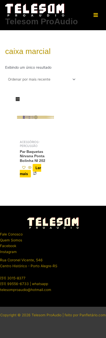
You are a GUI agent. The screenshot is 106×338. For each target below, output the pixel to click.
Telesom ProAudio (41, 21)
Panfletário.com (93, 315)
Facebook (8, 246)
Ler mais (30, 171)
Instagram (8, 252)
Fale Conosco (11, 234)
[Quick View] (30, 168)
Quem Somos (11, 240)
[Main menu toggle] (96, 15)
